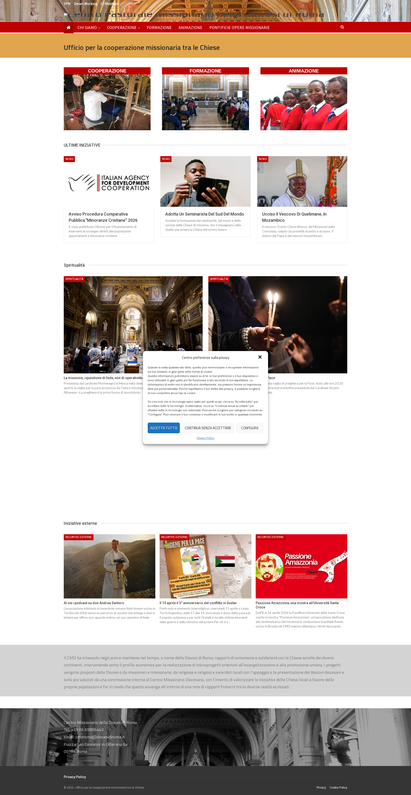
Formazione (159, 27)
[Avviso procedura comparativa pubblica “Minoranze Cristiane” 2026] (109, 181)
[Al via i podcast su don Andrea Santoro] (109, 566)
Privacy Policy (205, 438)
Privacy (321, 787)
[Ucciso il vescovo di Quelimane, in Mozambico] (302, 181)
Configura (250, 428)
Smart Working (85, 4)
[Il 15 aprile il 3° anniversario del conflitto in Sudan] (205, 566)
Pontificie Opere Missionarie (239, 27)
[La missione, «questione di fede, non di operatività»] (133, 324)
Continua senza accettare (208, 428)
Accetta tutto (163, 428)
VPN (67, 4)
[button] (260, 357)
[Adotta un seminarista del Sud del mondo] (205, 181)
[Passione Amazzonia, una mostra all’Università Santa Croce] (301, 566)
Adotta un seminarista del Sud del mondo (204, 214)
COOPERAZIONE (107, 70)
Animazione (190, 27)
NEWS (69, 159)
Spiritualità (74, 279)
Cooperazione (122, 27)
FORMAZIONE (205, 70)
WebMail (111, 4)
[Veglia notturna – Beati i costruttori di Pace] (277, 324)
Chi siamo (87, 27)
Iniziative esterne (78, 537)
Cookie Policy (338, 787)
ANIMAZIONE (304, 70)
